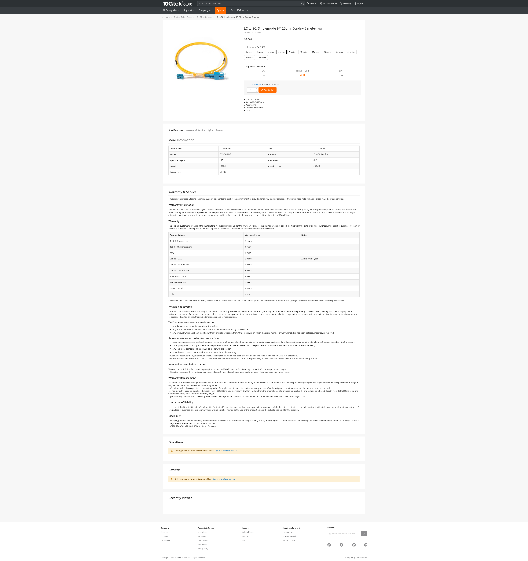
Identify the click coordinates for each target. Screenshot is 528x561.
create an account (230, 450)
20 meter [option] (327, 52)
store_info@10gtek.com (296, 300)
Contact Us (165, 536)
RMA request (202, 544)
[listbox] (302, 55)
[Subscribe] (364, 533)
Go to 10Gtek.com (239, 10)
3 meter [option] (271, 52)
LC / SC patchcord (204, 17)
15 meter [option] (315, 52)
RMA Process (203, 540)
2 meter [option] (260, 52)
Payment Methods (289, 536)
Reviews (220, 130)
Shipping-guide (288, 532)
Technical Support (248, 532)
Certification (165, 540)
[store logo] (177, 3)
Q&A (210, 130)
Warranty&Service (195, 130)
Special (220, 10)
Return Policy (202, 532)
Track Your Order (289, 540)
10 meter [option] (303, 52)
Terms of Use (362, 557)
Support (188, 10)
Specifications (175, 130)
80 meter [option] (249, 57)
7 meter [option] (292, 52)
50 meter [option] (351, 52)
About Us (164, 532)
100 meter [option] (262, 57)
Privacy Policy (203, 549)
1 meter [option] (249, 52)
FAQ (243, 540)
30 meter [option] (339, 52)
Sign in (217, 450)
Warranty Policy (204, 536)
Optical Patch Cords (183, 17)
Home (167, 17)
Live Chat (245, 536)
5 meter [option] (281, 52)
